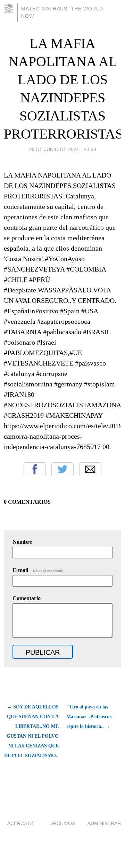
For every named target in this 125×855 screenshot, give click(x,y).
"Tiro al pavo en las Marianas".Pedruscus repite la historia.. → (88, 716)
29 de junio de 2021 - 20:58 (62, 149)
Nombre (22, 542)
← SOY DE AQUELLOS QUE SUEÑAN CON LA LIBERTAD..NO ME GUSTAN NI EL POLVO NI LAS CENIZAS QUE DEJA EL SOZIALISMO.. (31, 731)
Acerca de (21, 823)
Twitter (62, 469)
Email (90, 469)
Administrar (104, 823)
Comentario (26, 598)
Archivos (62, 823)
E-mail (38, 570)
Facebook (35, 469)
